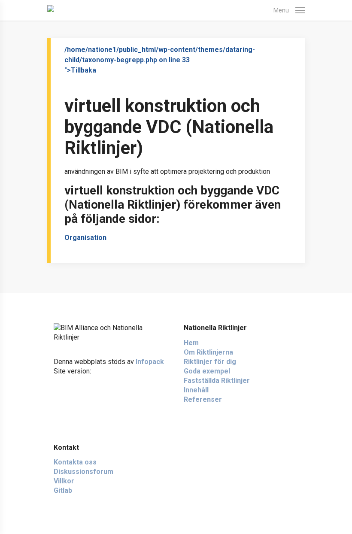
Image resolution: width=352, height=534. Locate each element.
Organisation (85, 238)
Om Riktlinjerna (208, 352)
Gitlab (63, 490)
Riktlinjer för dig (210, 362)
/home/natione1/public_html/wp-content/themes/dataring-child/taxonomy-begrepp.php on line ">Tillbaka (159, 60)
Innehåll (196, 390)
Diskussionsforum (83, 471)
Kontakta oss (75, 462)
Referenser (203, 399)
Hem (191, 343)
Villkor (64, 481)
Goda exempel (207, 371)
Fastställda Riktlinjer (217, 380)
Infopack (150, 362)
